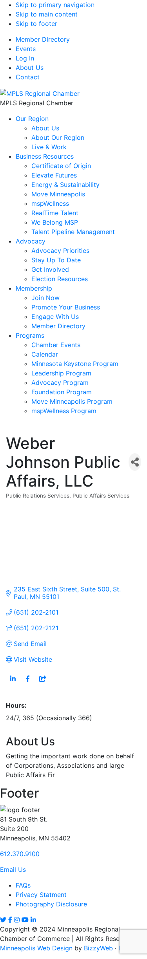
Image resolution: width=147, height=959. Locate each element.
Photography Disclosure (51, 904)
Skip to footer (36, 23)
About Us (30, 67)
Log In (25, 58)
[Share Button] (135, 462)
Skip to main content (47, 14)
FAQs (23, 885)
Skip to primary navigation (55, 5)
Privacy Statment (41, 895)
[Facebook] (10, 920)
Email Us (13, 869)
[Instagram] (17, 920)
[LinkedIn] (33, 920)
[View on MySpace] (42, 683)
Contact (28, 77)
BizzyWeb (98, 948)
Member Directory (43, 39)
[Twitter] (3, 920)
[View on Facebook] (27, 683)
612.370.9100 (20, 854)
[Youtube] (25, 920)
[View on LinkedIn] (13, 683)
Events (26, 49)
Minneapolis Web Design (36, 948)
